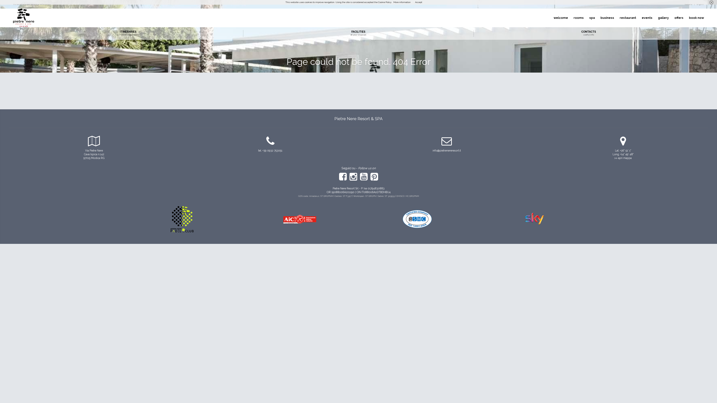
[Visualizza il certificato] (417, 219)
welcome (561, 18)
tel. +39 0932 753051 (270, 150)
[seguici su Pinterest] (374, 179)
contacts (588, 33)
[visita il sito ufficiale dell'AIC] (300, 219)
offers (678, 18)
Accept (418, 2)
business (607, 18)
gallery (663, 18)
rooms (579, 18)
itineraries (128, 33)
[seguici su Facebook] (343, 179)
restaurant (628, 18)
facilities (358, 33)
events (647, 18)
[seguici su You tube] (364, 179)
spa (592, 18)
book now (696, 18)
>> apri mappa (623, 158)
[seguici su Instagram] (353, 179)
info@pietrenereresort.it (447, 150)
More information (402, 2)
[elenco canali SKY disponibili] (534, 219)
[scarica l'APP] (182, 219)
